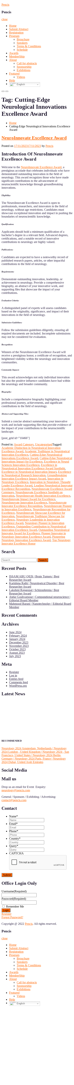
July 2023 (15, 656)
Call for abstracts (27, 63)
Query (13, 846)
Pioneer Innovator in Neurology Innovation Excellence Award (34, 535)
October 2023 (17, 649)
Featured (14, 73)
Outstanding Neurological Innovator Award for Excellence (35, 531)
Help (12, 80)
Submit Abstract (18, 29)
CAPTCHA (16, 853)
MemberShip (17, 56)
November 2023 (19, 645)
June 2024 (15, 632)
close (5, 19)
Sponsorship (24, 66)
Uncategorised (43, 444)
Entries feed (16, 678)
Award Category (24, 444)
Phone (13, 831)
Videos (21, 77)
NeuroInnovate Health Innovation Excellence (43, 495)
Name (13, 816)
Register (14, 672)
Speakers (22, 42)
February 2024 (18, 635)
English (20, 84)
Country (14, 838)
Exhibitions (23, 70)
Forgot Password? (12, 917)
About (13, 60)
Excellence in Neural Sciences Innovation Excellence (35, 463)
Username (14, 891)
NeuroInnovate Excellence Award (34, 137)
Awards (13, 53)
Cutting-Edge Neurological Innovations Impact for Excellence (37, 460)
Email (13, 823)
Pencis (5, 4)
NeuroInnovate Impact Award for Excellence (28, 499)
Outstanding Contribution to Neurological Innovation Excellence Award (34, 528)
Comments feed (18, 682)
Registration (16, 32)
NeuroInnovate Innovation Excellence (24, 502)
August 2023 (17, 652)
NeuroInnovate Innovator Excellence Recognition (34, 504)
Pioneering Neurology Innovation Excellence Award (33, 538)
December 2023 (18, 642)
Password (14, 898)
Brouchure (23, 39)
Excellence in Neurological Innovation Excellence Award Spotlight (33, 466)
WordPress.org (18, 685)
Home (13, 25)
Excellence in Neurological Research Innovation (36, 473)
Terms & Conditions (29, 46)
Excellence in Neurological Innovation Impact (29, 471)
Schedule (22, 49)
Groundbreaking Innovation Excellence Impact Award (34, 477)
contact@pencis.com (14, 800)
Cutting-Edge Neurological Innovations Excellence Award (32, 456)
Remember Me (15, 906)
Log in (13, 675)
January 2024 (17, 639)
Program (14, 36)
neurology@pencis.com (16, 790)
